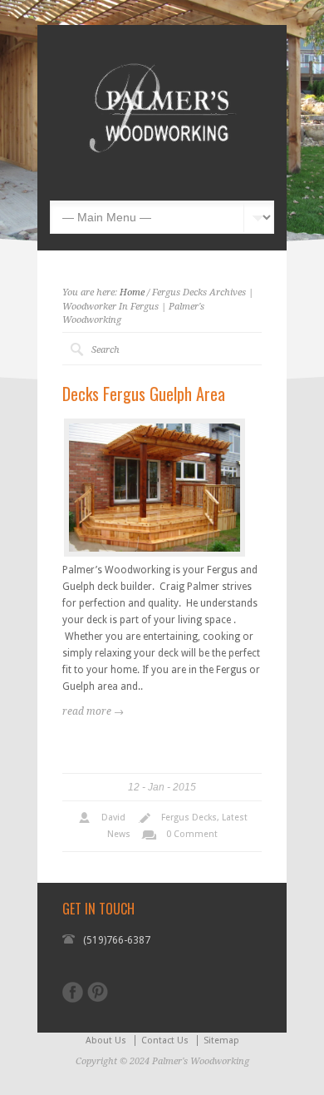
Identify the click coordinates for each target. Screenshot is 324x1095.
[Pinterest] (97, 992)
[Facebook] (72, 992)
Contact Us (165, 1040)
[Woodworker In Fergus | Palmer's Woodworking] (162, 175)
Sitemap (221, 1040)
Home (132, 292)
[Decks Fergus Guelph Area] (154, 488)
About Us (106, 1040)
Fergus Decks (189, 817)
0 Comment (192, 834)
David (113, 817)
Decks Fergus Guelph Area (143, 393)
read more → (93, 711)
